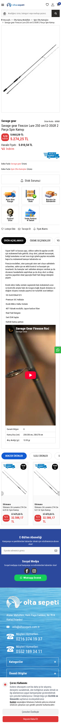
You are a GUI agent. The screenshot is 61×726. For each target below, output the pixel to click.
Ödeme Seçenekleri (40, 240)
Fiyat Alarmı (42, 229)
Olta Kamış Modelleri (22, 20)
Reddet (13, 702)
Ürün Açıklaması (13, 240)
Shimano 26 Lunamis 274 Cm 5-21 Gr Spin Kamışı (46, 508)
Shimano (7, 504)
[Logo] (33, 602)
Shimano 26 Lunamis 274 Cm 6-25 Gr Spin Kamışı (15, 508)
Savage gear (8, 121)
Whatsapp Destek (32, 577)
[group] (30, 68)
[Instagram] (34, 571)
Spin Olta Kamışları (41, 20)
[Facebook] (27, 571)
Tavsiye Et (26, 229)
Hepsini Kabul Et (30, 719)
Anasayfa (6, 20)
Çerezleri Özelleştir (30, 712)
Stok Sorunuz (33, 180)
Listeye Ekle (9, 229)
